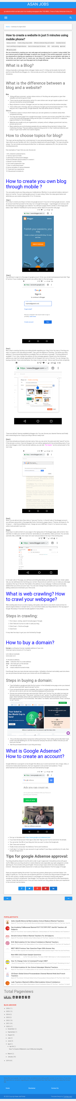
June (9, 1041)
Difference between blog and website (44, 43)
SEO (49, 46)
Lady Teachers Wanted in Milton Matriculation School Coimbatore (35, 982)
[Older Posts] (68, 898)
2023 (8, 1017)
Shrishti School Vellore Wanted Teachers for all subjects (32, 936)
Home (8, 27)
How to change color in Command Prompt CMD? (29, 961)
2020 (8, 1026)
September (11, 1032)
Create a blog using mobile (25, 43)
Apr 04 (12, 1046)
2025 (8, 1011)
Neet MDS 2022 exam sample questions (26, 955)
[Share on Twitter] (29, 888)
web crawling (55, 46)
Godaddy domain (60, 43)
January (10, 1057)
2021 (8, 1023)
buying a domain (11, 43)
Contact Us (54, 1088)
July (9, 1038)
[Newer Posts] (7, 898)
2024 (8, 1014)
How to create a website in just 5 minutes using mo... (26, 1049)
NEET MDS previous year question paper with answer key (33, 948)
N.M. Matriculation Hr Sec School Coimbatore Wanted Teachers (34, 942)
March (10, 1054)
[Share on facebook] (21, 888)
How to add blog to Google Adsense (16, 46)
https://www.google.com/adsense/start (37, 837)
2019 (8, 1060)
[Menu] (6, 18)
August (10, 1035)
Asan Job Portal (20, 1096)
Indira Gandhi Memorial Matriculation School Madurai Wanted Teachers (37, 921)
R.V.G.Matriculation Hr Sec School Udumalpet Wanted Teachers (34, 967)
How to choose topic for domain (37, 46)
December (11, 1029)
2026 (8, 1008)
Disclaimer (31, 1088)
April (9, 1044)
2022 (8, 1020)
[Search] (70, 18)
